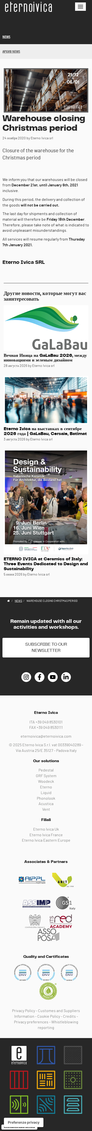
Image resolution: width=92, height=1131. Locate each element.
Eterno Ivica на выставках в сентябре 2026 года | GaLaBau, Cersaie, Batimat (45, 431)
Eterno (46, 787)
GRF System (46, 776)
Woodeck (46, 782)
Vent (46, 809)
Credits (69, 1016)
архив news (11, 51)
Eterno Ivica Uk (46, 829)
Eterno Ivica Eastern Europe (46, 840)
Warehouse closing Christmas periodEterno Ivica (28, 7)
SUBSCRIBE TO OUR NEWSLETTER (46, 647)
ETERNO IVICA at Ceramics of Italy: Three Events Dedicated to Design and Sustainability (46, 564)
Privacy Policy (23, 1011)
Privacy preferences (31, 1022)
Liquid (46, 793)
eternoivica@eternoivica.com (46, 736)
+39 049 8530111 (50, 728)
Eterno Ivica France (46, 835)
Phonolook (46, 798)
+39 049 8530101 (49, 722)
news (6, 36)
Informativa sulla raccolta (19, 1127)
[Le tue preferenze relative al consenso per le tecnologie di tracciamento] (23, 1122)
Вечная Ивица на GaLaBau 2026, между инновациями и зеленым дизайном (45, 358)
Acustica (46, 804)
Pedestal (46, 770)
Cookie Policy (48, 1016)
